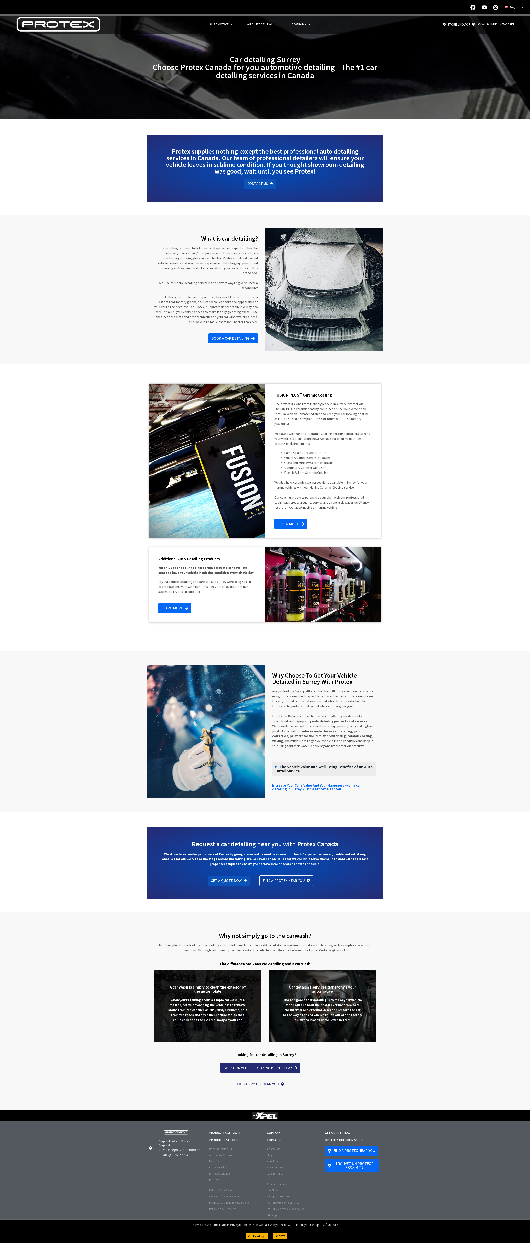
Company (299, 24)
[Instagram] (495, 7)
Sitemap (272, 1215)
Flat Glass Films (218, 1167)
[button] (324, 769)
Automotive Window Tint (223, 1155)
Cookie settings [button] (256, 1236)
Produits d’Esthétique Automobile (229, 1202)
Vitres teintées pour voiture (224, 1196)
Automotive (219, 24)
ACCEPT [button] (280, 1236)
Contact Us (273, 1149)
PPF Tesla (214, 1180)
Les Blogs (272, 1190)
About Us (272, 1161)
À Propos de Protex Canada (283, 1196)
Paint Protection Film (221, 1149)
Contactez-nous (276, 1184)
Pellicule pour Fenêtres (222, 1209)
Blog (269, 1155)
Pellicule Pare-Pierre (220, 1190)
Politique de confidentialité (283, 1202)
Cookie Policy (275, 1173)
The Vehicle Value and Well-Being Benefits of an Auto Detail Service (324, 768)
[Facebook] (473, 7)
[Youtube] (484, 7)
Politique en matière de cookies (285, 1209)
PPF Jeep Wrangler (220, 1173)
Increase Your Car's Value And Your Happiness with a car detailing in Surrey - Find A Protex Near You (316, 787)
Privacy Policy (275, 1167)
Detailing (214, 1161)
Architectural (260, 24)
